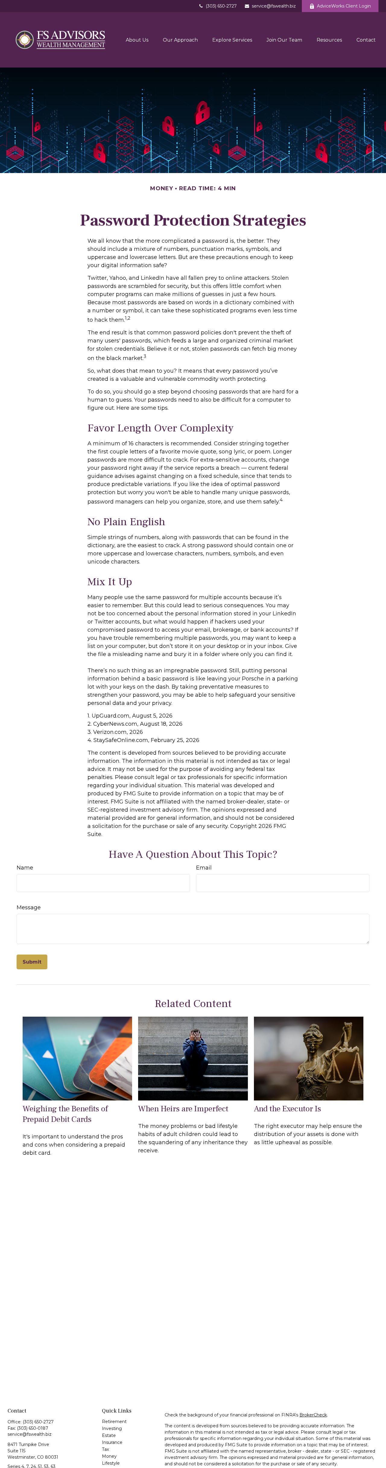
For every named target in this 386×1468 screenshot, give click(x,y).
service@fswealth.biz (274, 6)
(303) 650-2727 (221, 6)
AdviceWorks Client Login (344, 6)
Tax (105, 1449)
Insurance (112, 1442)
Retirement (114, 1421)
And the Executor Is (287, 1108)
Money (109, 1456)
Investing (112, 1428)
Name (25, 867)
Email (204, 867)
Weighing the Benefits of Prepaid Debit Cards (65, 1114)
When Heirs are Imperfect (183, 1108)
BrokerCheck (313, 1415)
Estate (109, 1435)
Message (29, 907)
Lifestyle (111, 1463)
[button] (137, 40)
